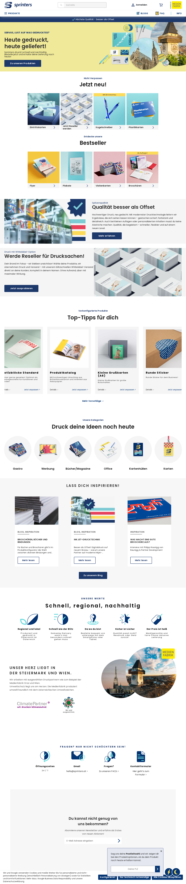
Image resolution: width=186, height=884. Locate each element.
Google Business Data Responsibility (54, 878)
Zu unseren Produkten (22, 63)
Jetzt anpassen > (32, 389)
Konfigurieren (107, 877)
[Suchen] (61, 5)
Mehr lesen (28, 560)
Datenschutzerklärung (13, 881)
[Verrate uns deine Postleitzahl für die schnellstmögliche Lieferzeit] (172, 872)
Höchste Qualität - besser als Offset (94, 19)
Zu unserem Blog (93, 575)
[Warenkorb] (159, 5)
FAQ (162, 13)
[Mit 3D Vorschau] (109, 109)
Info (179, 13)
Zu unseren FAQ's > (109, 771)
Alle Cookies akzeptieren (167, 877)
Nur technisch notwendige (134, 877)
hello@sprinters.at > (77, 771)
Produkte (14, 13)
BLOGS (144, 13)
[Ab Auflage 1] (142, 167)
